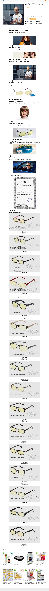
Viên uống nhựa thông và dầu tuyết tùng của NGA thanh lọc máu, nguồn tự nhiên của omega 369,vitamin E (19, 583)
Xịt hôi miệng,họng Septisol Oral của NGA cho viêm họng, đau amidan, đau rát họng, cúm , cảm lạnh (8, 566)
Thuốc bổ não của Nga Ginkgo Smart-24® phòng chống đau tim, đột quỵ (29, 565)
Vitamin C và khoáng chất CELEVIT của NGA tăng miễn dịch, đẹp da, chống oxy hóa (30, 583)
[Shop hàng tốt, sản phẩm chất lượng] (5, 1)
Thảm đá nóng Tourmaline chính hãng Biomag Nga (18, 565)
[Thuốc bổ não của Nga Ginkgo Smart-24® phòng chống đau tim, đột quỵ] (30, 557)
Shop (28, 3)
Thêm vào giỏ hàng (33, 18)
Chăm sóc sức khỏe (32, 3)
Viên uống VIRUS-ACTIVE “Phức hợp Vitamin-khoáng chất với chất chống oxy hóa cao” (41, 566)
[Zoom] (3, 24)
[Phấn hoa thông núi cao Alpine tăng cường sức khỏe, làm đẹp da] (8, 575)
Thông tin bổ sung (15, 28)
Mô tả (10, 28)
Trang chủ (26, 3)
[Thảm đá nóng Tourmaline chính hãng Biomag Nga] (19, 557)
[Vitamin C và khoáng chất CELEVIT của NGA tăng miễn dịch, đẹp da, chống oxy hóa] (30, 575)
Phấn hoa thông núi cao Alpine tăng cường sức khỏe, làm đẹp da (7, 583)
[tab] (10, 28)
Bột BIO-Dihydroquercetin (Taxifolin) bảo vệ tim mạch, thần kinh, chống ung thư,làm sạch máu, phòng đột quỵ (41, 583)
